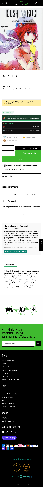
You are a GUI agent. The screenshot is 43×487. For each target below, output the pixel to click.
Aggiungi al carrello (29, 153)
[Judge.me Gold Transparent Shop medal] (17, 467)
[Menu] (2, 3)
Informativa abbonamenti (10, 370)
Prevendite (5, 373)
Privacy (4, 363)
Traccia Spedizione (8, 403)
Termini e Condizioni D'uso (10, 379)
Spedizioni (5, 376)
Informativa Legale (8, 360)
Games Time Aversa (24, 484)
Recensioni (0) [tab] (11, 195)
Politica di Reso (7, 367)
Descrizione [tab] (10, 264)
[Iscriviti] (38, 344)
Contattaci (5, 391)
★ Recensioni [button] (41, 245)
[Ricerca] (6, 3)
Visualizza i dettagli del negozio (14, 169)
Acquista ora (21, 159)
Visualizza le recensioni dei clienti (15, 251)
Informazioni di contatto (9, 394)
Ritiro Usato (5, 418)
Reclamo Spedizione (8, 407)
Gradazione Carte (7, 397)
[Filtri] (4, 201)
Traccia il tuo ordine (8, 421)
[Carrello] (40, 3)
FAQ (3, 400)
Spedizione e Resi (7, 176)
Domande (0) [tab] (31, 195)
